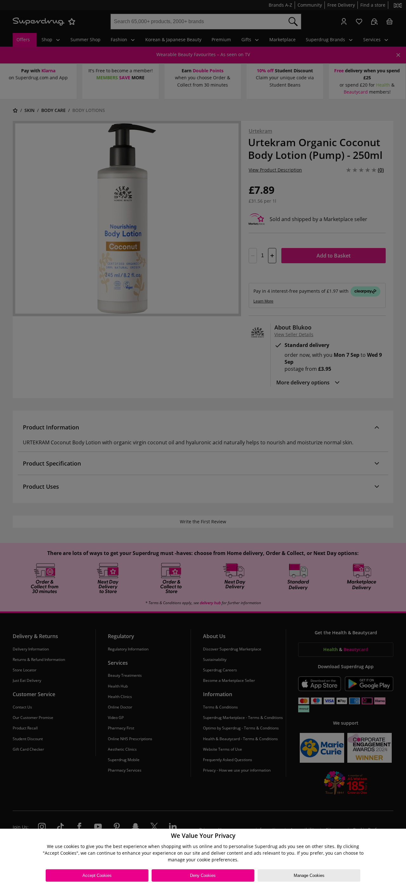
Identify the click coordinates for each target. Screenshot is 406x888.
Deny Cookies (203, 875)
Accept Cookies (97, 875)
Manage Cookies (309, 875)
